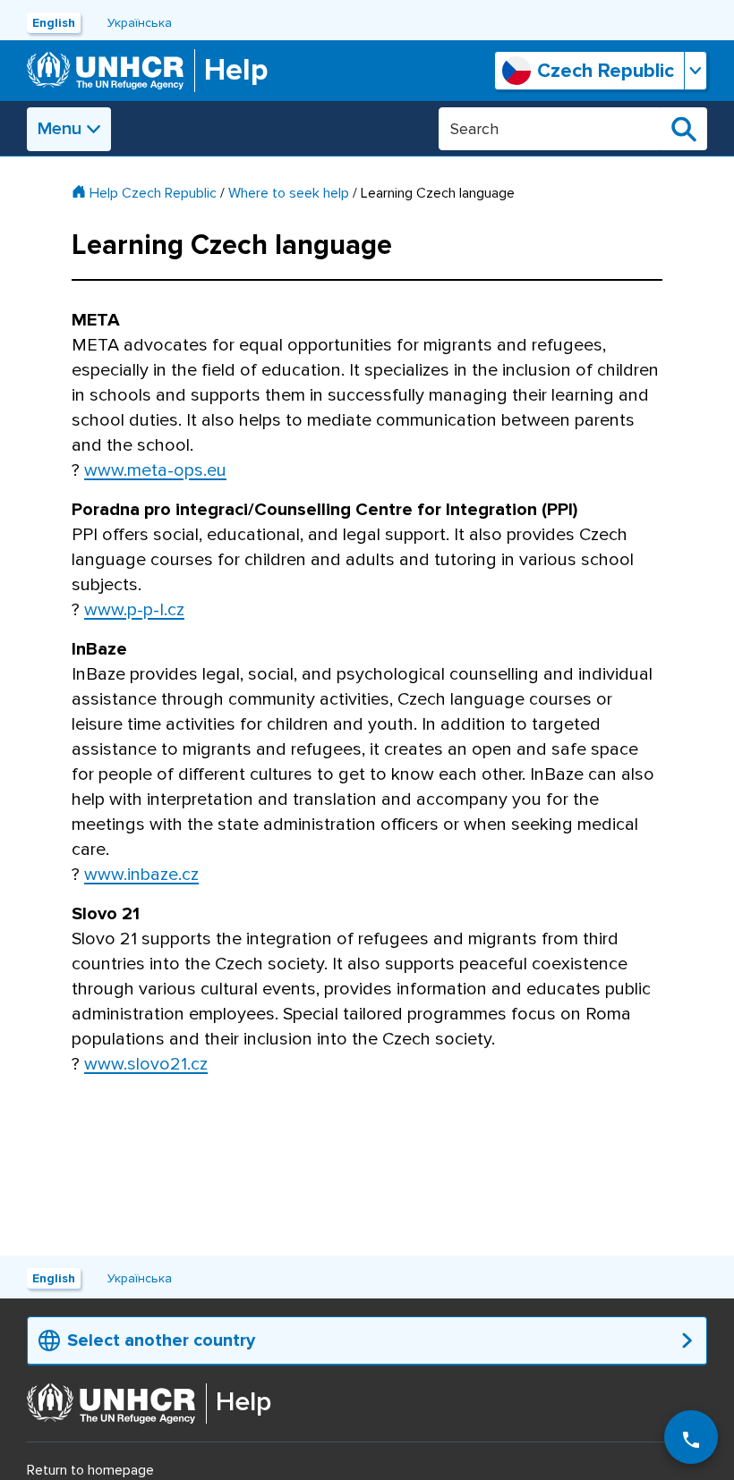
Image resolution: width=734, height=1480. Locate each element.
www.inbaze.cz (141, 874)
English (53, 22)
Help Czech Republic (153, 193)
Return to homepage (90, 1470)
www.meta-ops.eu (155, 470)
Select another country (161, 1340)
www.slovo (146, 1064)
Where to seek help (288, 193)
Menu (59, 129)
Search (684, 128)
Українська (139, 22)
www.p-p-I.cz (134, 610)
